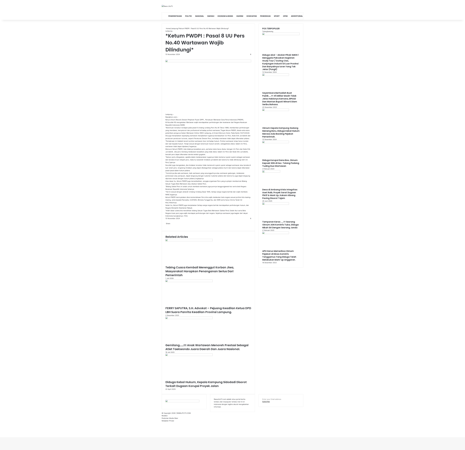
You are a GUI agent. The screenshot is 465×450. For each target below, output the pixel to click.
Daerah (210, 16)
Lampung (174, 28)
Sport (277, 16)
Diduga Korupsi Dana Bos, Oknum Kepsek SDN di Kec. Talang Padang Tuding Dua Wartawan (280, 163)
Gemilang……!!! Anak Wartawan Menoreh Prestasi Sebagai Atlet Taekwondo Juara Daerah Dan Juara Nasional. (206, 347)
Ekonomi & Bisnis (225, 16)
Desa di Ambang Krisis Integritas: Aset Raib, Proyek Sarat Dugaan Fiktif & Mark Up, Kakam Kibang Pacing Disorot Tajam (280, 194)
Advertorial (297, 16)
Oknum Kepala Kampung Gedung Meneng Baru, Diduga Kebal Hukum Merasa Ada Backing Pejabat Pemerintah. (281, 132)
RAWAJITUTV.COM (184, 413)
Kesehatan (252, 16)
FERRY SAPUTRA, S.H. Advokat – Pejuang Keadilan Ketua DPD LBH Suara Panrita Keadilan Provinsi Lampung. (208, 310)
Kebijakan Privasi (168, 421)
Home (167, 28)
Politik (188, 16)
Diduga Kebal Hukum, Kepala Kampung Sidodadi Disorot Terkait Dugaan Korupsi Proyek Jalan (206, 384)
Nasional (199, 16)
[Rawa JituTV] (167, 6)
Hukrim (239, 16)
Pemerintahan (175, 16)
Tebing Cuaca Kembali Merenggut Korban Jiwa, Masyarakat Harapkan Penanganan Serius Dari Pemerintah (199, 271)
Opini (285, 16)
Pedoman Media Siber (170, 418)
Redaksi (164, 416)
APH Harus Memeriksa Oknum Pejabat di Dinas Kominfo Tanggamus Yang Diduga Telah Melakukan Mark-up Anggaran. (279, 255)
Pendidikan (265, 16)
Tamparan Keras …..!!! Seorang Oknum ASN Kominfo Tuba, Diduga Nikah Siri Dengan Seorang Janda (280, 224)
